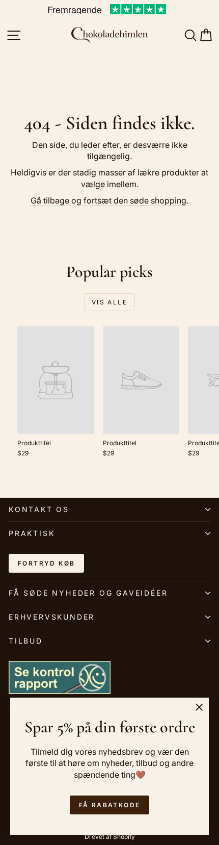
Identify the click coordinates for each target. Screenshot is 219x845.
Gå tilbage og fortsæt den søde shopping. (109, 200)
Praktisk (31, 533)
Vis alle (109, 302)
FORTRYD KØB (46, 563)
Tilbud (26, 640)
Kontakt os (39, 509)
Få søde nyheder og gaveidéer (88, 592)
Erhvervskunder (52, 616)
